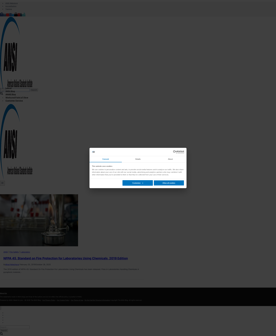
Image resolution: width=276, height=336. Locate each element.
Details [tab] (138, 159)
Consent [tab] (105, 159)
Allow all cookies (168, 183)
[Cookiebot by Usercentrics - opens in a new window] (174, 152)
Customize (136, 183)
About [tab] (170, 159)
